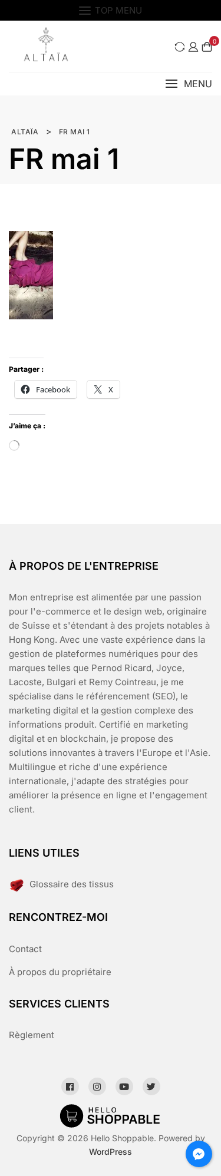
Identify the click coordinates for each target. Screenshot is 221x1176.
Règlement (31, 1034)
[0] (207, 46)
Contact (25, 948)
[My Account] (193, 46)
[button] (188, 84)
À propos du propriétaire (60, 971)
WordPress (110, 1152)
